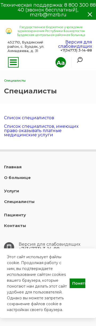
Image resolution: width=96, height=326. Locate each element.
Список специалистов (29, 117)
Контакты (15, 225)
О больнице (17, 177)
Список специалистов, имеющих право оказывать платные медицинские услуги (41, 130)
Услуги (11, 190)
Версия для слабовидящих (75, 44)
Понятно (78, 283)
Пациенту (15, 214)
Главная (13, 166)
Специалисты (19, 201)
